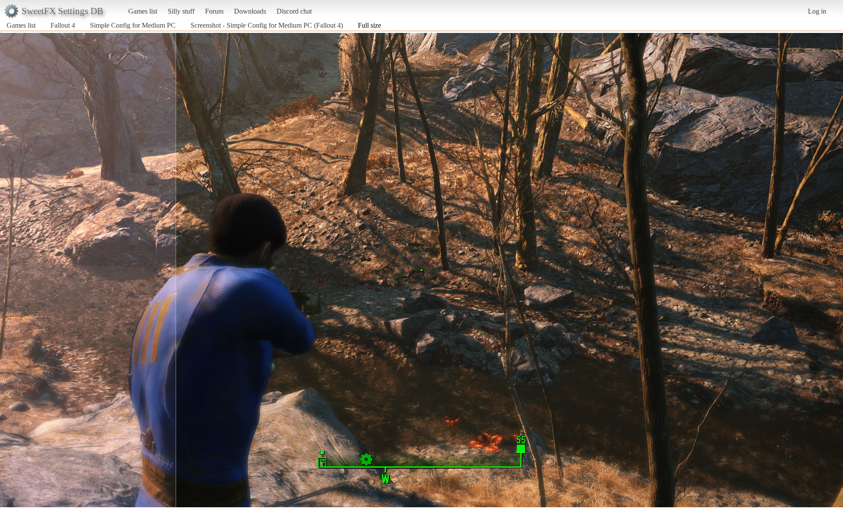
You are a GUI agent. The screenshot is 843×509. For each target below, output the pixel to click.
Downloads (250, 11)
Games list (142, 11)
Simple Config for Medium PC (133, 25)
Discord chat (294, 11)
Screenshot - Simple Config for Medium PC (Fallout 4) (267, 25)
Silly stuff (181, 11)
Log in (817, 11)
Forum (214, 11)
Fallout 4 (62, 25)
